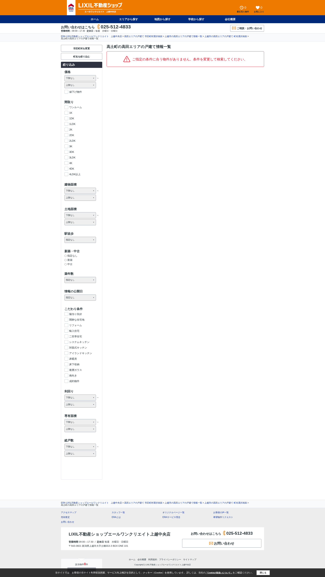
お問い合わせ (67, 522)
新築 (69, 259)
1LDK (72, 124)
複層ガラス (75, 369)
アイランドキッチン (80, 353)
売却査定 (65, 517)
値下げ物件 (75, 91)
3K (70, 146)
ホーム (95, 19)
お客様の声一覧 (221, 512)
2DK (71, 135)
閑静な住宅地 (76, 319)
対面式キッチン (78, 347)
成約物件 (74, 381)
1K (70, 112)
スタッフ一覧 (118, 512)
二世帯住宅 (75, 336)
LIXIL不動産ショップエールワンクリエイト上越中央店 (119, 534)
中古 (69, 264)
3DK (71, 151)
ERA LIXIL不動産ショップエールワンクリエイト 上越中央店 (91, 36)
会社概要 (230, 19)
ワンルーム (75, 107)
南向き (73, 375)
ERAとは (116, 517)
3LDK (72, 157)
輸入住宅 (74, 330)
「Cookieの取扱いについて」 (219, 573)
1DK (71, 118)
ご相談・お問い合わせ (249, 28)
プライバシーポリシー (170, 559)
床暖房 (73, 358)
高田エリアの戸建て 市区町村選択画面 (143, 36)
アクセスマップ (68, 512)
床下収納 (74, 364)
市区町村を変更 (81, 48)
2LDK (72, 140)
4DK (71, 168)
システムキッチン (79, 342)
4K (70, 163)
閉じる (263, 572)
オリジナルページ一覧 (173, 512)
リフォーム (75, 325)
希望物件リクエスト (223, 517)
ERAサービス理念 (171, 517)
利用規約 (152, 559)
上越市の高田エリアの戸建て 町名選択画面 (225, 36)
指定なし (72, 255)
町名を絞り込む (81, 56)
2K (70, 129)
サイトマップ (189, 559)
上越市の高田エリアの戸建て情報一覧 (183, 36)
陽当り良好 (75, 314)
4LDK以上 (75, 174)
